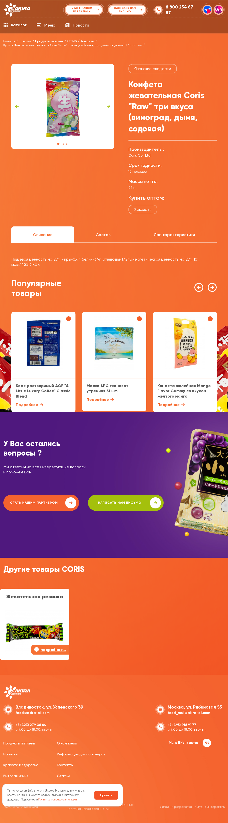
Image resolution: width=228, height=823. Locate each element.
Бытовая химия (15, 776)
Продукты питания (19, 743)
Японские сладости (152, 68)
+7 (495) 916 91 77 (182, 725)
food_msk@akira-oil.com (189, 713)
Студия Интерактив (210, 806)
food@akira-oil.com (33, 713)
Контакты (65, 765)
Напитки (10, 754)
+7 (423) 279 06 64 (31, 725)
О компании (67, 743)
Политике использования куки (57, 799)
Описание (43, 234)
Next (108, 106)
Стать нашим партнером (34, 503)
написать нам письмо (119, 503)
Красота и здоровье (20, 765)
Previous (17, 106)
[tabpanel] (62, 106)
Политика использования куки (89, 809)
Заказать (142, 209)
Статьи (63, 776)
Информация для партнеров (81, 754)
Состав (103, 234)
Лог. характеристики (174, 234)
